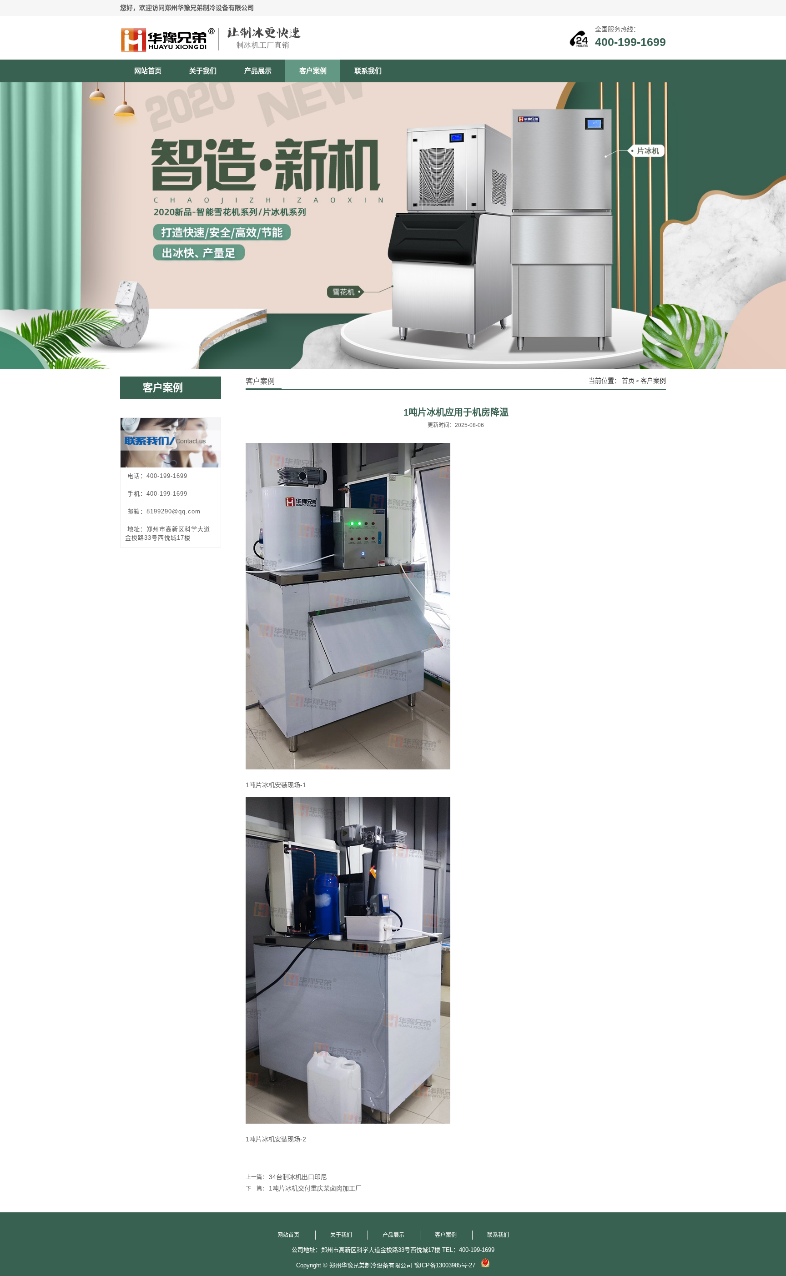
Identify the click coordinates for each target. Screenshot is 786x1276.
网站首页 (147, 71)
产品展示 (258, 71)
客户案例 (313, 71)
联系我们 (368, 71)
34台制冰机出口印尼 (298, 1177)
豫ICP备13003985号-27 (444, 1265)
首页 (628, 380)
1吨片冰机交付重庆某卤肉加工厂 (315, 1188)
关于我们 (203, 71)
